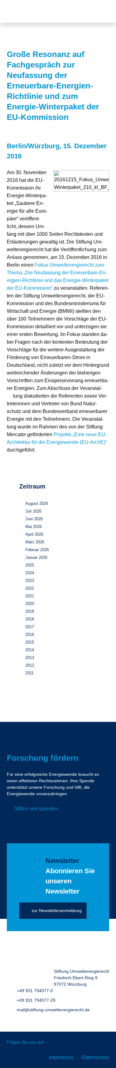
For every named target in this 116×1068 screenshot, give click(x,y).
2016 (29, 634)
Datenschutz (95, 1057)
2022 (29, 588)
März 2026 (34, 542)
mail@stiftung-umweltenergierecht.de (53, 1009)
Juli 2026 (33, 511)
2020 (29, 603)
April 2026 (34, 534)
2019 (29, 611)
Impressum (61, 1057)
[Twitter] (53, 1042)
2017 (29, 626)
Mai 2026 (33, 526)
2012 (29, 665)
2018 (29, 619)
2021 (29, 596)
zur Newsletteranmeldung (57, 910)
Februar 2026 (37, 549)
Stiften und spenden (36, 808)
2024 (29, 573)
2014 (29, 650)
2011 (29, 673)
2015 (29, 642)
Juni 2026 (34, 519)
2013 (29, 657)
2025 (29, 565)
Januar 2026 (36, 557)
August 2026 (36, 503)
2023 (29, 580)
